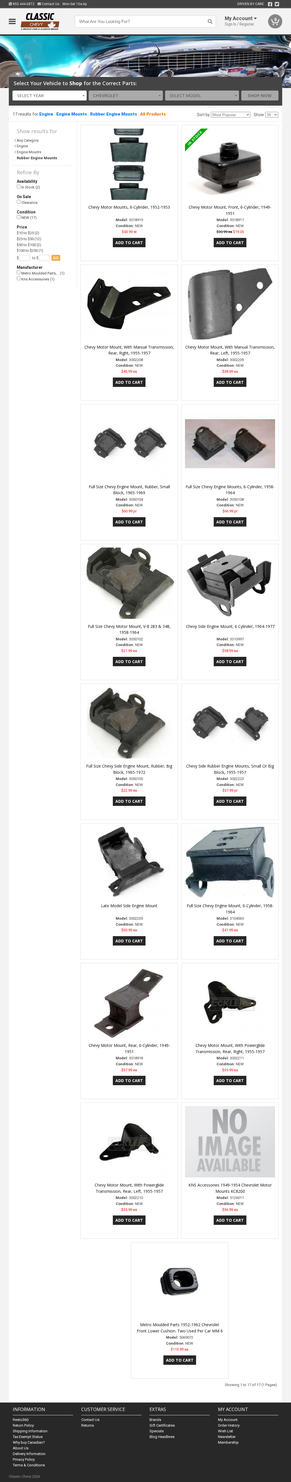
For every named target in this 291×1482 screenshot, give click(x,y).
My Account (228, 1420)
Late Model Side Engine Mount (129, 905)
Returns (87, 1425)
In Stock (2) (30, 187)
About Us (20, 1448)
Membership (228, 1442)
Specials (156, 1431)
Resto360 (20, 1420)
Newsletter (227, 1437)
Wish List (225, 1431)
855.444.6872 (23, 4)
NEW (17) (28, 217)
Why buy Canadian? (29, 1442)
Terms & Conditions (29, 1465)
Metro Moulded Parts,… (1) (42, 273)
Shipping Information (30, 1431)
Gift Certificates (162, 1425)
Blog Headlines (161, 1437)
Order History (229, 1425)
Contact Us (50, 4)
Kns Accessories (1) (37, 279)
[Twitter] (277, 4)
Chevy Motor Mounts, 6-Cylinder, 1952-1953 (129, 207)
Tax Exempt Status (28, 1437)
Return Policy (23, 1425)
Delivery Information (29, 1454)
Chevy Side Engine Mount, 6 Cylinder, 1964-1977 (230, 626)
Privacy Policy (24, 1459)
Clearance (29, 202)
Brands (155, 1420)
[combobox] (50, 95)
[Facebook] (270, 4)
